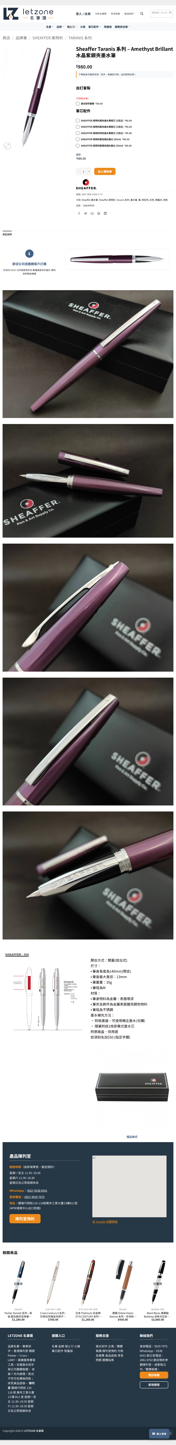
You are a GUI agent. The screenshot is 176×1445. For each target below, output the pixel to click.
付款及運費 (100, 13)
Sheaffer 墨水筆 (90, 199)
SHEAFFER (88, 205)
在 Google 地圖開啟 (105, 1222)
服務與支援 (121, 26)
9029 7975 (160, 1346)
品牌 (59, 26)
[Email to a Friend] (92, 214)
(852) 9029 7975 (34, 1197)
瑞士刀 (71, 26)
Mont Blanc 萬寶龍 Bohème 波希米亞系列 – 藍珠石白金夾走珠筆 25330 (158, 1314)
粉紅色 (145, 199)
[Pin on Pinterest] (99, 214)
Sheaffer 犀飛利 (47, 37)
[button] (83, 14)
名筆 (48, 26)
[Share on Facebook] (79, 214)
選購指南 (108, 1360)
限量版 (108, 26)
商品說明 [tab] (7, 234)
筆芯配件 (93, 26)
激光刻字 (101, 1346)
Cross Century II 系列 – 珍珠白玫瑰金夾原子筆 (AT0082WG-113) (53, 1314)
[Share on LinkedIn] (105, 214)
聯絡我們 (129, 13)
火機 (82, 26)
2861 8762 (146, 1360)
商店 (6, 37)
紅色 (152, 199)
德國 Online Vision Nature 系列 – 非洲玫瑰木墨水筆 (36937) (122, 1314)
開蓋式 (158, 199)
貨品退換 (19, 1383)
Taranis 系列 (80, 37)
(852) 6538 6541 (37, 1190)
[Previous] (2, 1293)
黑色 (165, 199)
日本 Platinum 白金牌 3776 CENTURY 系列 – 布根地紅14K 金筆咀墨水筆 (88, 1314)
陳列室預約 (25, 1218)
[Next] (173, 1293)
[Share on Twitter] (86, 214)
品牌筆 (21, 37)
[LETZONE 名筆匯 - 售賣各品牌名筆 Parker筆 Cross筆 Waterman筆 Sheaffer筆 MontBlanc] (28, 13)
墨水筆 (133, 199)
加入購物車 (105, 171)
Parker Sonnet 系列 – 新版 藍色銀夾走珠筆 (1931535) (18, 1314)
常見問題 (115, 13)
